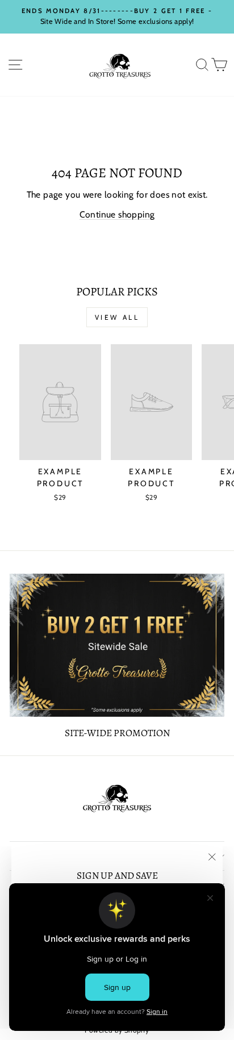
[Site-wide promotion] (117, 645)
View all (117, 317)
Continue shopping (117, 214)
